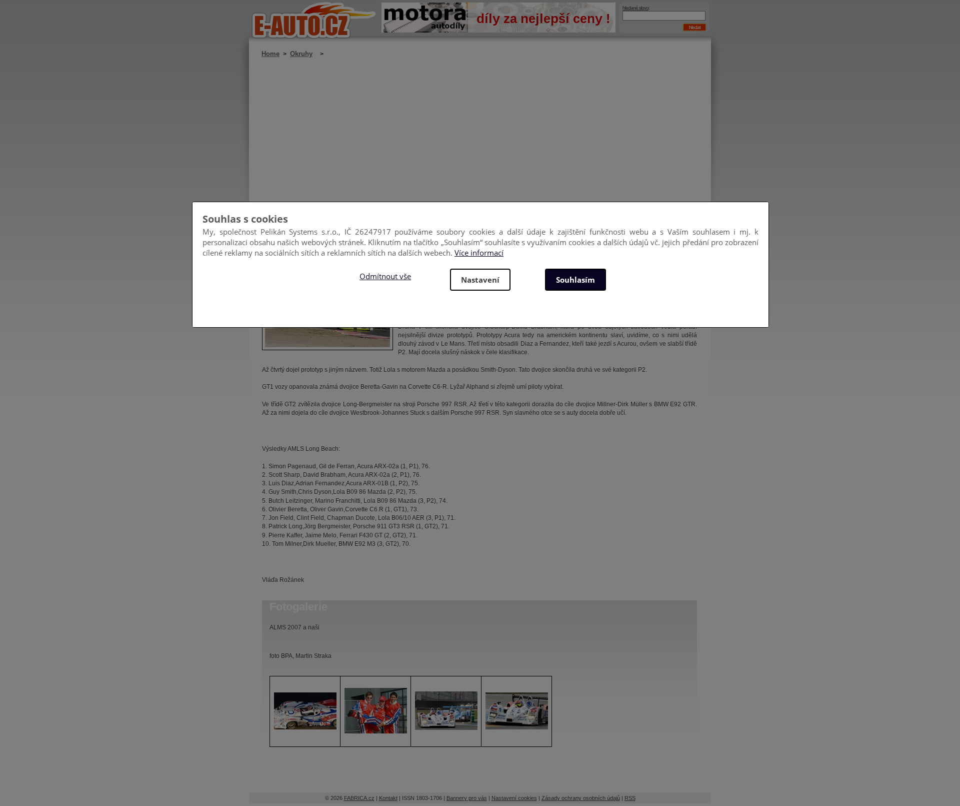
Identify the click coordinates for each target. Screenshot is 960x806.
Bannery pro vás (466, 798)
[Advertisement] (479, 148)
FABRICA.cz (359, 798)
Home (271, 54)
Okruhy (301, 54)
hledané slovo (635, 8)
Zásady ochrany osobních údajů (581, 798)
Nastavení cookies (514, 798)
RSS (630, 798)
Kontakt (388, 798)
